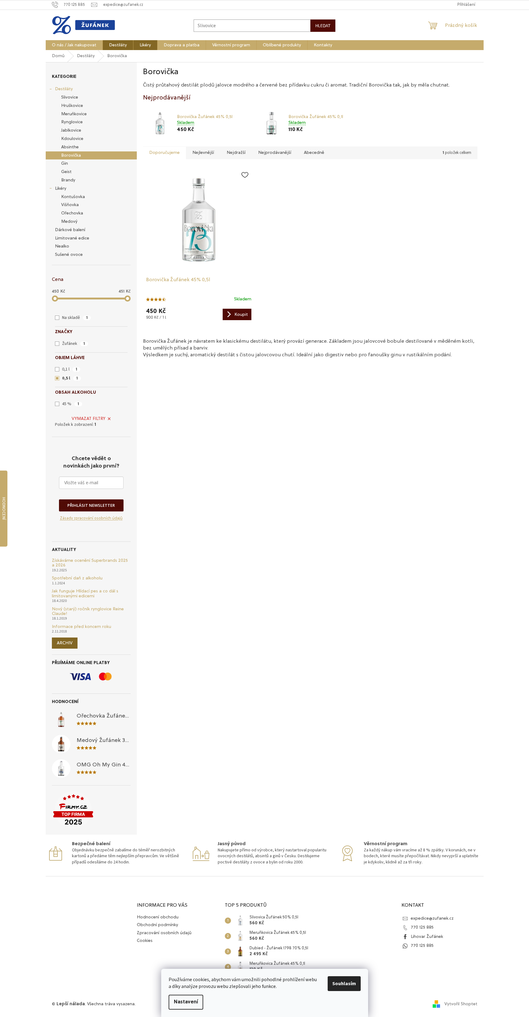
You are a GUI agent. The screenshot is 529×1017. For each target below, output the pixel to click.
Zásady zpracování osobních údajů (91, 518)
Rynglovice (72, 122)
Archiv (65, 643)
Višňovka (70, 205)
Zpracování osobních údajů (164, 933)
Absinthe (70, 147)
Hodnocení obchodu (157, 917)
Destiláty (64, 89)
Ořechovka (72, 213)
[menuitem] (74, 45)
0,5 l (70, 378)
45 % (70, 404)
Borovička (71, 155)
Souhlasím (344, 983)
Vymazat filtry (88, 419)
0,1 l (69, 369)
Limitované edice (72, 238)
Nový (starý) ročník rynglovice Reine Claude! (88, 611)
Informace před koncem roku (81, 627)
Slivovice (69, 97)
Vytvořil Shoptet (460, 1004)
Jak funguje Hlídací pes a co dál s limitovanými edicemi (85, 593)
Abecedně (314, 152)
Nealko (62, 246)
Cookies (145, 941)
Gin (64, 163)
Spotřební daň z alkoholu (77, 578)
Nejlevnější (203, 152)
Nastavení (186, 1002)
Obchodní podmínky (157, 925)
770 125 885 (422, 927)
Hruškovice (72, 106)
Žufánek (73, 344)
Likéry (60, 188)
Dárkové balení (70, 230)
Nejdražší (236, 152)
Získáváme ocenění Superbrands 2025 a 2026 (90, 562)
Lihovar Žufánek (427, 936)
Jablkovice (71, 130)
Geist (66, 172)
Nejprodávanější (274, 152)
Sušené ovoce (69, 254)
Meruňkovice (74, 114)
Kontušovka (73, 197)
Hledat (322, 25)
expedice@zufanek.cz (432, 918)
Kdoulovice (72, 139)
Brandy (68, 180)
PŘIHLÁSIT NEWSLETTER (91, 505)
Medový (69, 221)
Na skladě (75, 318)
